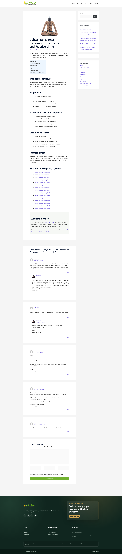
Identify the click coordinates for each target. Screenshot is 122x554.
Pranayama (38, 49)
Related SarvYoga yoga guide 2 (42, 174)
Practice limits (34, 70)
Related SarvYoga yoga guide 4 (42, 180)
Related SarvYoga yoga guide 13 (42, 203)
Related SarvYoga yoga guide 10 (42, 195)
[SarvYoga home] (29, 505)
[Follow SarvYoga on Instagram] (31, 515)
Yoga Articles (26, 534)
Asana (81, 65)
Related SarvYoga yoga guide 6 (42, 185)
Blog (86, 3)
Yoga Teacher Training (84, 85)
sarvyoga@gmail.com (77, 532)
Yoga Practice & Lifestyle (85, 83)
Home (73, 3)
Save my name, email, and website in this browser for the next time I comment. (47, 474)
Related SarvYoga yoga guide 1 (42, 172)
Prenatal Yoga (83, 74)
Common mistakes (35, 68)
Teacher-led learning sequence (38, 67)
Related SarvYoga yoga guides (37, 72)
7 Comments (32, 49)
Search (81, 13)
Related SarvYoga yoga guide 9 (42, 193)
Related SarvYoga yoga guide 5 (42, 182)
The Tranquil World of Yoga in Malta (88, 43)
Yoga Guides (82, 79)
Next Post (73, 243)
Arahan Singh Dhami (38, 388)
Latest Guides (26, 536)
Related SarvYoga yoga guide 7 (42, 187)
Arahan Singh (39, 275)
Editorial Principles (52, 532)
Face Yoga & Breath (84, 67)
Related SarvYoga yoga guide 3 (42, 177)
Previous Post (26, 243)
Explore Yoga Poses (74, 516)
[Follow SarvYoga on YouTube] (35, 515)
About (96, 3)
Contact (91, 3)
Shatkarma (82, 76)
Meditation (82, 70)
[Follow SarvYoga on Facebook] (25, 515)
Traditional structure (35, 63)
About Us (50, 530)
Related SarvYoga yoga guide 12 (42, 200)
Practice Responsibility (53, 534)
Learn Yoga (79, 3)
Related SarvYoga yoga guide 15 (42, 208)
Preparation (34, 65)
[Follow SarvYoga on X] (28, 515)
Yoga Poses (26, 530)
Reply (68, 272)
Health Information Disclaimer (44, 231)
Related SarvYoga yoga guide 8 (42, 190)
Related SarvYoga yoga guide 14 (42, 206)
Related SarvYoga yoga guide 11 (42, 198)
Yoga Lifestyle (83, 81)
